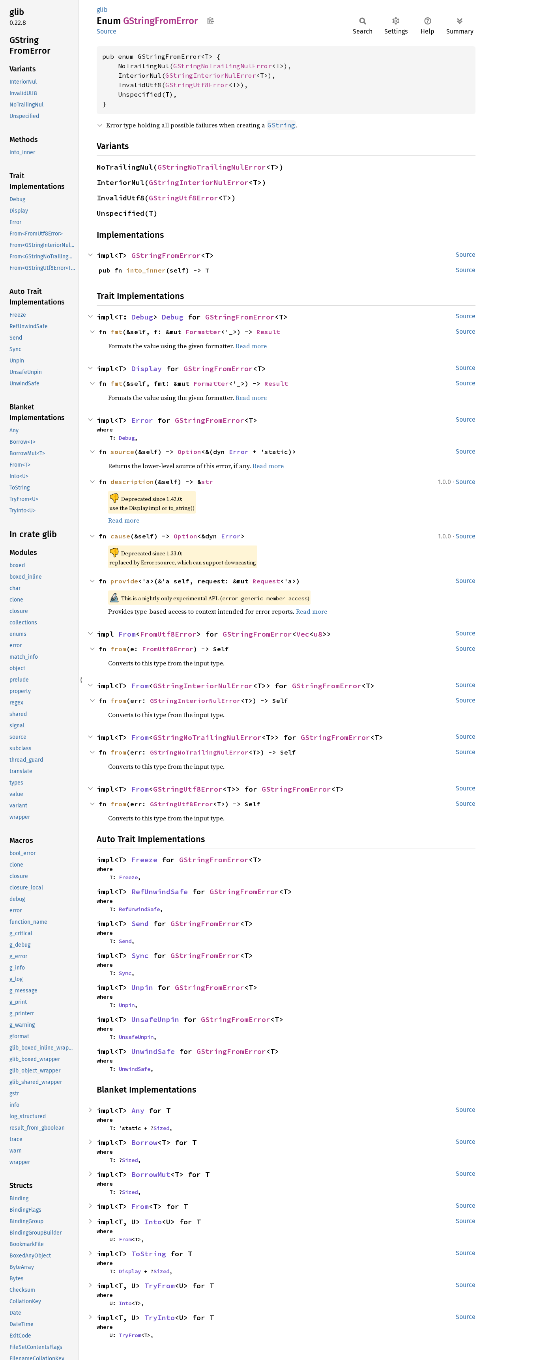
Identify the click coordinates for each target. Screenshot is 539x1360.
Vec (302, 634)
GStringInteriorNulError (210, 75)
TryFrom (159, 1285)
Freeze (144, 859)
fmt (116, 332)
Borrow (144, 1142)
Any (137, 1110)
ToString (148, 1253)
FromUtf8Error (168, 634)
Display (146, 368)
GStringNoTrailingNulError (222, 66)
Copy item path (210, 20)
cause (120, 536)
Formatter (203, 332)
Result (268, 332)
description (132, 482)
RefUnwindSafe (159, 891)
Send (140, 923)
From (127, 634)
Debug (142, 316)
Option (189, 452)
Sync (140, 955)
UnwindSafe (153, 1051)
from (118, 649)
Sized (161, 1128)
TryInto (159, 1317)
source (122, 452)
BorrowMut (150, 1174)
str (207, 482)
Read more (251, 346)
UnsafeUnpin (155, 1019)
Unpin (142, 987)
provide (124, 581)
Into (153, 1221)
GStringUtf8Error (196, 85)
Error (142, 420)
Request (266, 581)
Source (106, 31)
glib (102, 9)
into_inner (146, 270)
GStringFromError (166, 255)
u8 (318, 634)
